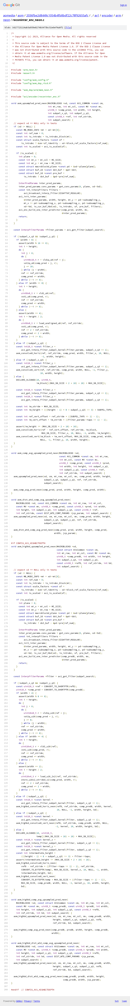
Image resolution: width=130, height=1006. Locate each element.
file (68, 27)
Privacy (27, 1001)
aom (21, 15)
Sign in (123, 5)
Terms (36, 1001)
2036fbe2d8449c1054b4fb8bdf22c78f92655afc (57, 15)
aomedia (9, 15)
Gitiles (19, 1001)
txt (117, 1000)
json (124, 1000)
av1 (96, 15)
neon (6, 20)
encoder (107, 15)
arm (118, 15)
